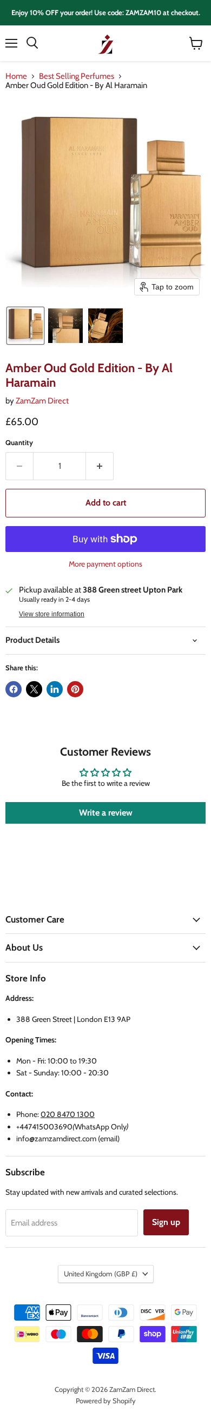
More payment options (105, 564)
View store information (51, 614)
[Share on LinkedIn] (55, 689)
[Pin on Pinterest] (75, 689)
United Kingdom (100, 1273)
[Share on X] (34, 689)
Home (16, 76)
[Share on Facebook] (13, 689)
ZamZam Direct (42, 401)
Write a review (106, 812)
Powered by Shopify (106, 1400)
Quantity (19, 443)
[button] (25, 325)
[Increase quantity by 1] (100, 466)
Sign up (166, 1222)
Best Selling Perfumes (76, 76)
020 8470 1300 (68, 1114)
